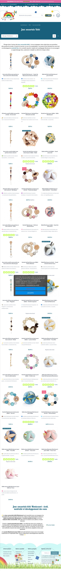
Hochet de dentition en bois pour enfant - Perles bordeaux (30, 189)
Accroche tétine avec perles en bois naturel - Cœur (11, 225)
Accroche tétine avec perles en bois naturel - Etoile (11, 339)
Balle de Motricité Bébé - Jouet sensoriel (50, 152)
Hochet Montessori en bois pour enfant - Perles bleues (49, 412)
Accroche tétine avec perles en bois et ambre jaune (11, 375)
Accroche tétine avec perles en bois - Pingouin (11, 301)
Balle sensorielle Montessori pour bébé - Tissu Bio (10, 450)
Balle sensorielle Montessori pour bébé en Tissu (10, 487)
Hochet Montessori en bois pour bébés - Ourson (10, 412)
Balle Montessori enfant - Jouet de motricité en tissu (49, 263)
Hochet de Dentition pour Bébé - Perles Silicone (30, 263)
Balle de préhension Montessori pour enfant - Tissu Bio (50, 339)
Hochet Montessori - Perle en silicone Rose (30, 225)
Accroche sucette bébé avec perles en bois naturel (10, 152)
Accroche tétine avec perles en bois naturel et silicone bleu (11, 75)
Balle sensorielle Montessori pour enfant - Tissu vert (30, 450)
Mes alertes (30, 563)
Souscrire (54, 553)
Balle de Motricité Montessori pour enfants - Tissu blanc (49, 189)
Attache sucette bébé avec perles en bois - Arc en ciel (10, 114)
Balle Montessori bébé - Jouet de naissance (49, 225)
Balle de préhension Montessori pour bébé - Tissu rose (50, 450)
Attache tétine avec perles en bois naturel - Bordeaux (10, 189)
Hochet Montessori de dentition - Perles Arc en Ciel (30, 114)
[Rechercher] (42, 15)
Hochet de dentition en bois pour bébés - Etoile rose (30, 375)
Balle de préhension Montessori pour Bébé (30, 412)
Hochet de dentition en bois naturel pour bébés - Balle (30, 152)
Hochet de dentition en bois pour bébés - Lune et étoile (30, 339)
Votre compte (32, 549)
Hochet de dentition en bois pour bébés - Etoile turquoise (30, 301)
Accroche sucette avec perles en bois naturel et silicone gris (10, 263)
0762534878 (13, 4)
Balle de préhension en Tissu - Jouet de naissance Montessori (50, 375)
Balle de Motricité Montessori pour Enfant (49, 75)
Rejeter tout (30, 289)
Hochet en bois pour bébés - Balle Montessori (49, 114)
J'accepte (30, 293)
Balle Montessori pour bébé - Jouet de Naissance (49, 301)
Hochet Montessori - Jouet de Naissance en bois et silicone (30, 75)
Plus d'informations (20, 285)
